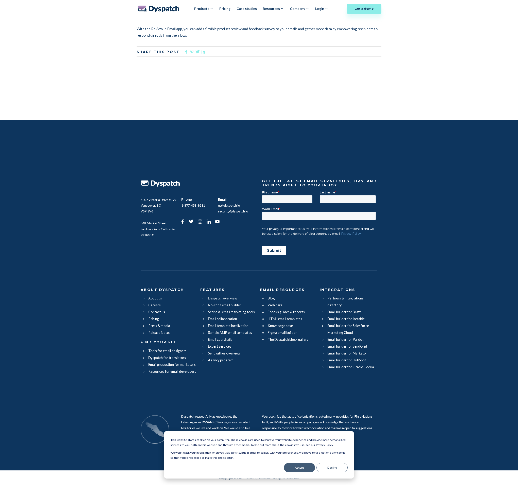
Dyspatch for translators (167, 358)
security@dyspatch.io (233, 211)
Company (297, 8)
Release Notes (159, 332)
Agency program (221, 360)
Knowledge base (280, 326)
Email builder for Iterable (346, 319)
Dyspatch (159, 8)
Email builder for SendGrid (347, 346)
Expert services (219, 346)
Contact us (156, 312)
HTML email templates (285, 319)
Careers (154, 305)
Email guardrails (220, 339)
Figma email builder (282, 332)
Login (319, 8)
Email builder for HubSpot (346, 360)
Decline (332, 467)
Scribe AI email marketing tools (231, 312)
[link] (182, 222)
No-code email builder (224, 305)
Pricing (224, 8)
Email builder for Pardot (345, 339)
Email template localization (228, 326)
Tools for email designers (167, 351)
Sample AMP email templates (230, 332)
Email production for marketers (172, 364)
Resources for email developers (172, 371)
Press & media (159, 326)
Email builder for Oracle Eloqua (350, 367)
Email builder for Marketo (346, 353)
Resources (271, 8)
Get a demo (364, 9)
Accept (299, 467)
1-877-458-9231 (193, 205)
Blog (271, 298)
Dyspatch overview (222, 298)
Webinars (275, 305)
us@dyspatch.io (229, 205)
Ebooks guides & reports (286, 312)
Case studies (247, 8)
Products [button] (201, 8)
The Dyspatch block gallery (288, 339)
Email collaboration (222, 319)
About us (155, 298)
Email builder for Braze (344, 312)
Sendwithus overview (224, 353)
